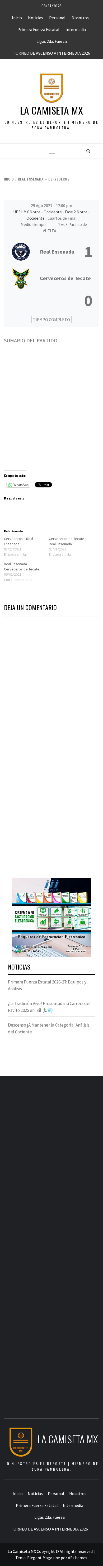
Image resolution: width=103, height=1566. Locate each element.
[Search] (88, 151)
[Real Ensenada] (51, 252)
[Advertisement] (51, 406)
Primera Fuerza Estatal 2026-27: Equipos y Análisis (47, 985)
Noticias (35, 17)
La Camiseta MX (51, 110)
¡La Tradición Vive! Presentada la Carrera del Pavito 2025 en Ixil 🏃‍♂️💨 (49, 1007)
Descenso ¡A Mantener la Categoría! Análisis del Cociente (49, 1028)
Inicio (17, 17)
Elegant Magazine (43, 1557)
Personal (57, 17)
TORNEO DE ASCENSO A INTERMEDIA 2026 (51, 53)
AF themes (77, 1557)
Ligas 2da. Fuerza (51, 41)
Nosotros (80, 17)
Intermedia (75, 29)
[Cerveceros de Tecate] (51, 290)
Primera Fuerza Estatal (38, 29)
